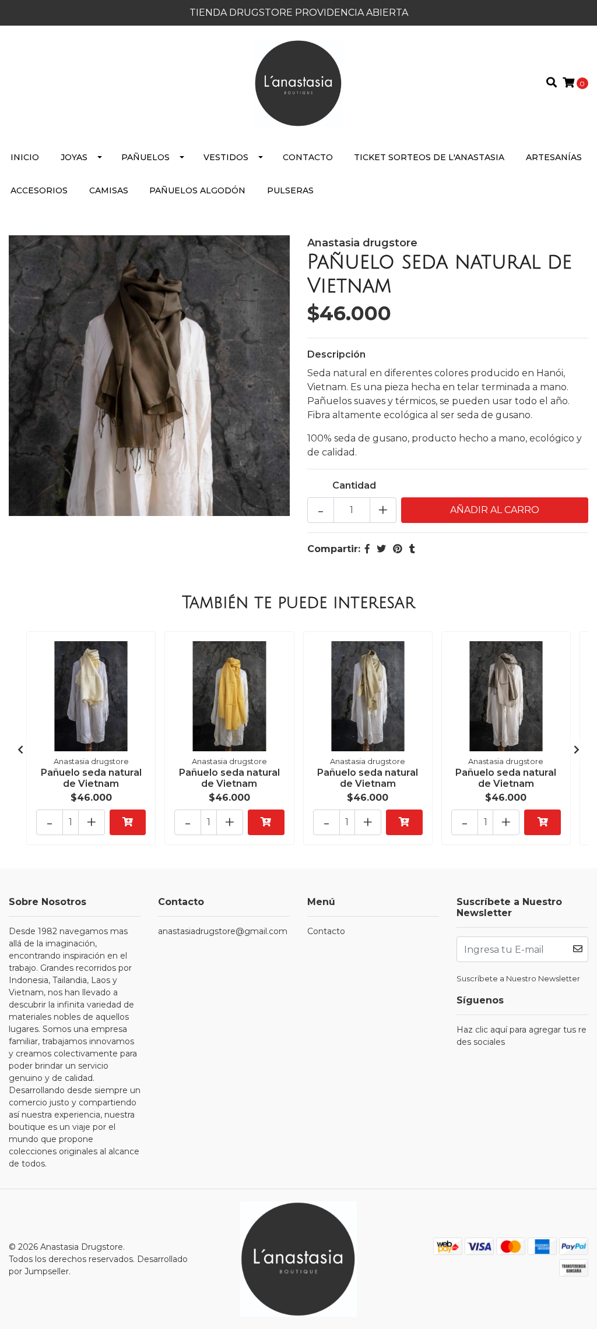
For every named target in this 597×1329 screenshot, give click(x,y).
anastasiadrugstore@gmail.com (222, 931)
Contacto (308, 157)
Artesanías (554, 157)
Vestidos (225, 157)
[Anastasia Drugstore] (298, 82)
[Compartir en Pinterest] (397, 548)
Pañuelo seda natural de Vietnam (91, 778)
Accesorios (39, 190)
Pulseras (290, 190)
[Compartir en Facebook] (367, 548)
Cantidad (354, 485)
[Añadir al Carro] (128, 822)
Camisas (108, 190)
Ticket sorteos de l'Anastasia (429, 157)
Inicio (24, 157)
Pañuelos (145, 157)
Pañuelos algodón (197, 190)
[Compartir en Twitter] (381, 548)
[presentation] (20, 750)
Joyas (74, 157)
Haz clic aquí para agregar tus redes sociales (521, 1035)
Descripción (336, 354)
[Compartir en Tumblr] (412, 548)
